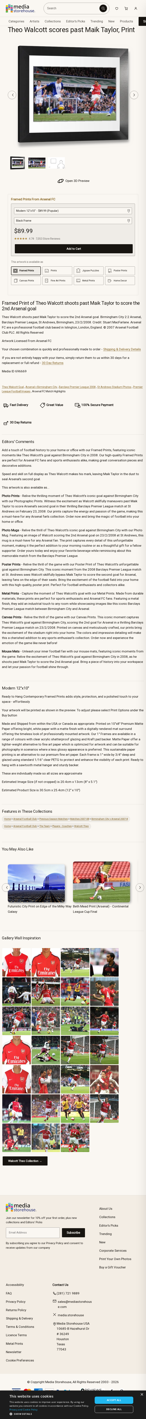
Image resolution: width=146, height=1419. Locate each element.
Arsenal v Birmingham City (41, 387)
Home (7, 818)
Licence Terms (16, 1335)
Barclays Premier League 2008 (77, 387)
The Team (44, 826)
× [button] (141, 1394)
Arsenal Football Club (25, 818)
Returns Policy (16, 1310)
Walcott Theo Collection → (25, 1161)
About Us (105, 1209)
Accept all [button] (114, 1400)
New (111, 21)
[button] (50, 1414)
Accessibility (15, 1285)
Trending (96, 21)
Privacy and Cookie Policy (24, 1409)
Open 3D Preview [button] (77, 181)
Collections (53, 21)
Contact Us (60, 1285)
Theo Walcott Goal (13, 387)
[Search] (103, 8)
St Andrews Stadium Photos (114, 387)
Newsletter (13, 1352)
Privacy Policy (15, 1302)
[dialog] (73, 1405)
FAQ (9, 1293)
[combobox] (72, 8)
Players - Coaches (62, 826)
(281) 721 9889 (68, 1293)
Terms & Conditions (20, 1327)
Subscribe (73, 1232)
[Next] (134, 95)
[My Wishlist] (116, 8)
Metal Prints (14, 1344)
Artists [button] (34, 21)
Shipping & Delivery (19, 1318)
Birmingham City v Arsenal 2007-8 (109, 818)
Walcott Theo (81, 826)
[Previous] (12, 95)
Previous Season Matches (53, 818)
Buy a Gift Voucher (112, 1267)
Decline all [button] (114, 1409)
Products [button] (126, 21)
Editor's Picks (75, 21)
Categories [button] (16, 21)
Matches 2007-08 (79, 818)
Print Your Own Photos (115, 1259)
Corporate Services (113, 1250)
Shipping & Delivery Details (122, 349)
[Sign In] (135, 8)
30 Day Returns (52, 363)
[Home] (23, 8)
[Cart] (126, 8)
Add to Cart (74, 248)
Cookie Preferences (20, 1360)
